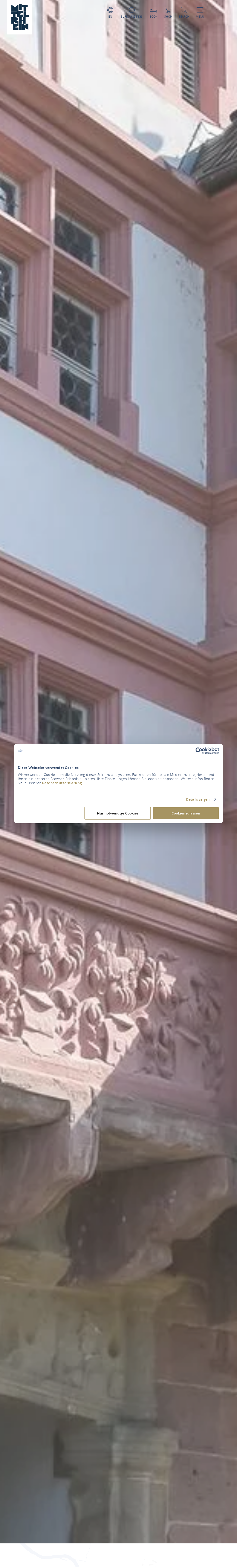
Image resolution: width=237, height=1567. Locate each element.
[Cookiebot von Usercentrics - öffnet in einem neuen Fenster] (199, 750)
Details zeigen (198, 799)
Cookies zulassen (186, 813)
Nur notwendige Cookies (117, 813)
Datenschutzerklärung (62, 782)
